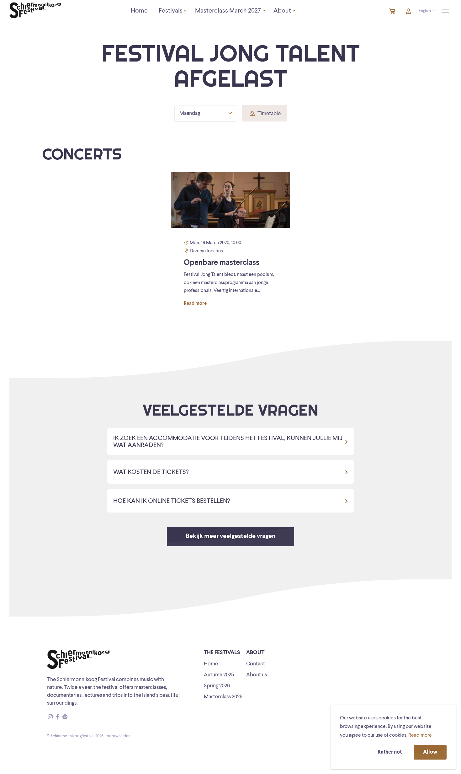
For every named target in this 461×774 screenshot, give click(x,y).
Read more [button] (420, 735)
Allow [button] (430, 752)
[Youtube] (71, 717)
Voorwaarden (118, 736)
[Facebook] (57, 717)
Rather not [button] (390, 752)
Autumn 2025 (219, 675)
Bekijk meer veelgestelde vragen (230, 536)
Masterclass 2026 (223, 697)
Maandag (189, 113)
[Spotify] (64, 717)
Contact (255, 664)
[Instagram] (50, 717)
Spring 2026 (217, 686)
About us (256, 675)
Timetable (269, 113)
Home (211, 664)
